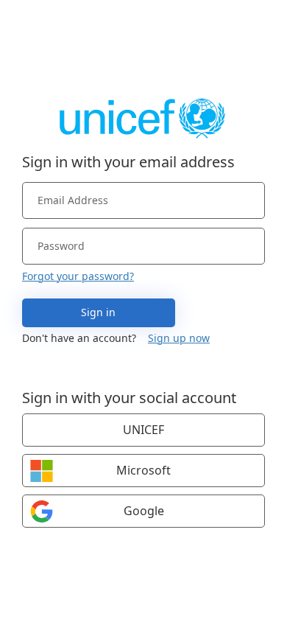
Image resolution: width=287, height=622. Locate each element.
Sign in (98, 312)
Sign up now (179, 338)
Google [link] (144, 511)
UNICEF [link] (143, 430)
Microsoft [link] (143, 470)
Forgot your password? (78, 276)
